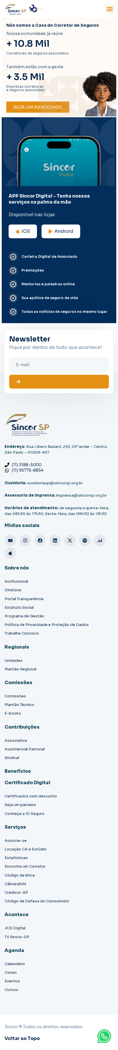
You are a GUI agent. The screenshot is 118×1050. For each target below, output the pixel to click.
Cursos (11, 989)
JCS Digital (15, 928)
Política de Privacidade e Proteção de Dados (47, 624)
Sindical (12, 757)
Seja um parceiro (20, 804)
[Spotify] (85, 540)
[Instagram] (25, 540)
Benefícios (18, 771)
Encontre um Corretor (25, 866)
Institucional (16, 581)
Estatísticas (16, 857)
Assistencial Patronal (25, 749)
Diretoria (13, 590)
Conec (11, 972)
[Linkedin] (55, 540)
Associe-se (16, 840)
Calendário (15, 963)
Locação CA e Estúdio (25, 849)
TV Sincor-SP (17, 936)
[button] (110, 9)
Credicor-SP (16, 892)
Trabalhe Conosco (22, 633)
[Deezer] (99, 540)
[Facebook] (40, 540)
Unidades (14, 660)
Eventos (12, 981)
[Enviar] (59, 382)
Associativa (16, 740)
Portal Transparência (24, 598)
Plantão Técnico (19, 704)
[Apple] (10, 553)
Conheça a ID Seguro (24, 813)
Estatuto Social (19, 607)
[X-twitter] (70, 540)
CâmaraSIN (15, 883)
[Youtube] (10, 540)
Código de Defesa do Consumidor (37, 901)
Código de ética (20, 875)
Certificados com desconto (31, 796)
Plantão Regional (20, 669)
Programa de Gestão (24, 616)
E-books (13, 713)
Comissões (15, 696)
